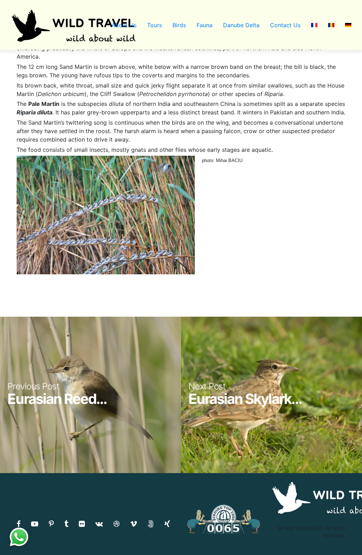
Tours (154, 25)
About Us (123, 25)
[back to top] (342, 535)
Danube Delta (241, 25)
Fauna (204, 25)
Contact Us (285, 25)
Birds (179, 25)
